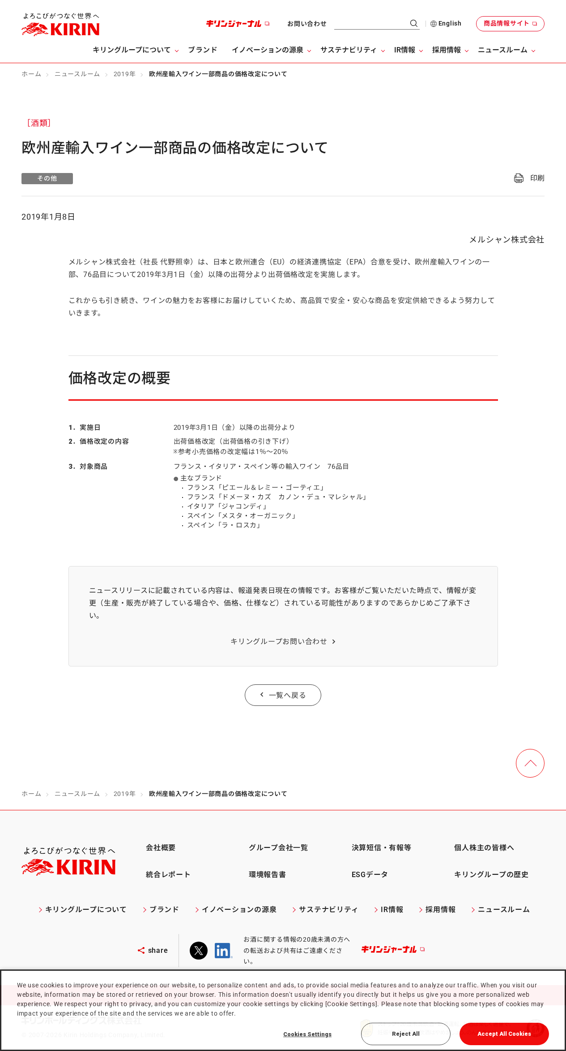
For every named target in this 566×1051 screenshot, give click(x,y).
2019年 (125, 74)
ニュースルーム (77, 74)
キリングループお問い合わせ (279, 641)
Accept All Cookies (504, 1033)
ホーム (31, 74)
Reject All (406, 1033)
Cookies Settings (307, 1034)
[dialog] (283, 1010)
